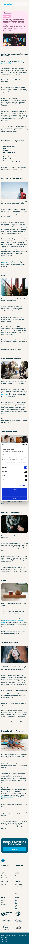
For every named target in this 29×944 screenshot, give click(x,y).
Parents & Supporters (19, 886)
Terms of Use (4, 939)
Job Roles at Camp (5, 870)
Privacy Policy (4, 937)
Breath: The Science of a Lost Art (11, 262)
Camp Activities (4, 872)
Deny (14, 498)
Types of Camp (4, 875)
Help (2, 902)
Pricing (16, 868)
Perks (2, 886)
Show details (22, 485)
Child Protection (18, 893)
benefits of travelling (7, 797)
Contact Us (17, 891)
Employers (3, 906)
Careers (17, 890)
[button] (25, 4)
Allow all (14, 489)
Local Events (4, 904)
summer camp (13, 788)
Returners (17, 875)
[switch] (25, 472)
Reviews (3, 900)
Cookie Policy (4, 941)
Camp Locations (4, 877)
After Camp (3, 884)
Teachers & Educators (20, 888)
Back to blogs (8, 13)
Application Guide (19, 870)
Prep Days (17, 873)
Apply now (14, 849)
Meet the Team (18, 884)
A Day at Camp (4, 873)
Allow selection (14, 494)
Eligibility (17, 872)
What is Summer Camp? (6, 868)
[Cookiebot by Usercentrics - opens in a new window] (21, 444)
